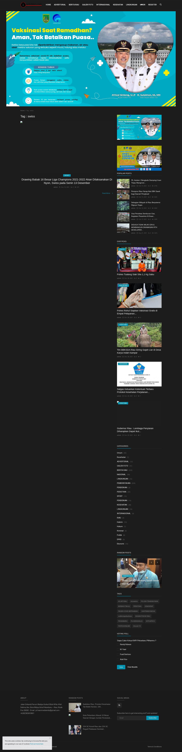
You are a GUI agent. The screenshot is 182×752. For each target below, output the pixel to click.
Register (152, 5)
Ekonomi (120, 544)
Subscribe (152, 718)
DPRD (119, 539)
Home (48, 5)
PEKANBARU (122, 621)
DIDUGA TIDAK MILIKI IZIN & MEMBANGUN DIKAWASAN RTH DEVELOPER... (144, 227)
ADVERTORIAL (60, 5)
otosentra (134, 601)
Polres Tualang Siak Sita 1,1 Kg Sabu (135, 274)
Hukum (120, 526)
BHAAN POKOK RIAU (142, 616)
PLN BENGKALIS (137, 621)
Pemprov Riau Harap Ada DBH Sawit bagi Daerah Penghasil (145, 192)
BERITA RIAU (74, 5)
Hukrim (120, 522)
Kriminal (120, 531)
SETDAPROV (150, 621)
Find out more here (36, 744)
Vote (121, 667)
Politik (119, 535)
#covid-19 (137, 626)
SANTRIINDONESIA (148, 611)
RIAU (119, 518)
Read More (106, 193)
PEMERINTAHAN (123, 483)
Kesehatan (121, 457)
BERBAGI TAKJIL (124, 606)
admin (56, 187)
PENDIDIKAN (122, 487)
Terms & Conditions (155, 747)
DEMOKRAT (149, 606)
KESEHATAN (118, 5)
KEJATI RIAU (122, 601)
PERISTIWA (121, 492)
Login (142, 5)
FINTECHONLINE (124, 626)
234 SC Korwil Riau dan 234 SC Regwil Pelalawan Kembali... (95, 727)
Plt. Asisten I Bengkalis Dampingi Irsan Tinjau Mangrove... (146, 181)
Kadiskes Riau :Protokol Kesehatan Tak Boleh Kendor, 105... (96, 705)
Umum (119, 453)
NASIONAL (121, 474)
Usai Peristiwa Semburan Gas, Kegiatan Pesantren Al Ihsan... (143, 215)
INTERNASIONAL (103, 5)
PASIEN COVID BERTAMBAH (128, 611)
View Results (132, 667)
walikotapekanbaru (125, 616)
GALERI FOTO (87, 5)
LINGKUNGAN (131, 5)
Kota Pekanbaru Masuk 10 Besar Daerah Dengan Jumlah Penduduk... (97, 716)
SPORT (120, 496)
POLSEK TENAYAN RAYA (149, 601)
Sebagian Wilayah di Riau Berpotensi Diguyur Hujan (145, 203)
